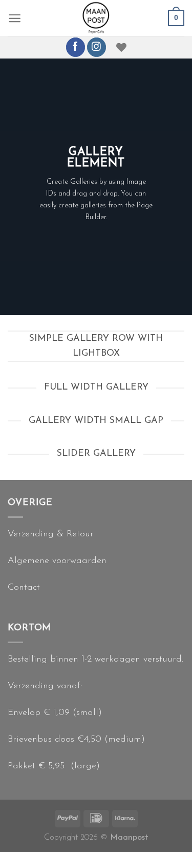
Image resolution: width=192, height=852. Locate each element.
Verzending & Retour (51, 534)
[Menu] (15, 18)
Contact (24, 587)
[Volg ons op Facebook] (75, 46)
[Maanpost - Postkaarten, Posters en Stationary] (96, 18)
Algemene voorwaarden (57, 560)
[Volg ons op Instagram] (96, 46)
